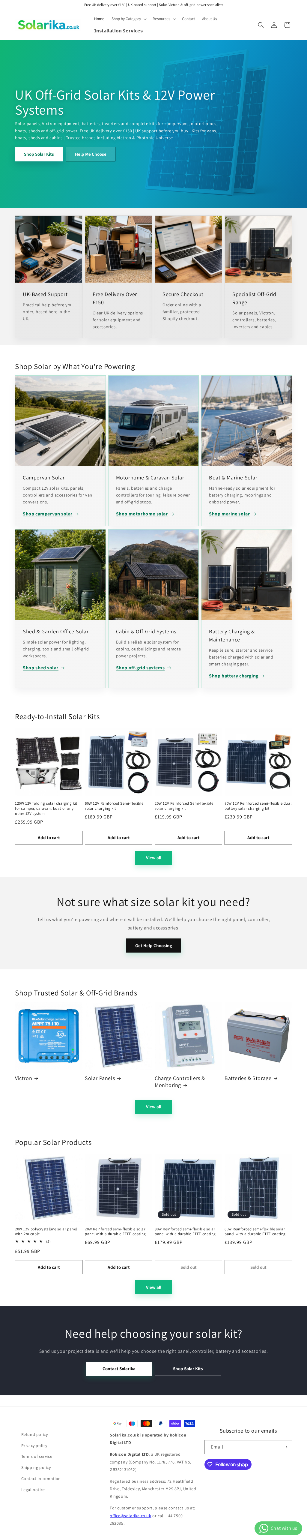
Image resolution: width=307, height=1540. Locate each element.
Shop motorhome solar (142, 514)
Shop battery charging (233, 676)
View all (153, 857)
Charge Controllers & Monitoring (180, 1081)
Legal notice (33, 1489)
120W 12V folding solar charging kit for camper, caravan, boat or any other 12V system (46, 808)
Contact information (41, 1478)
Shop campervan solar (48, 514)
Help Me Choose (90, 154)
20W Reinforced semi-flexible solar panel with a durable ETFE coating (115, 1232)
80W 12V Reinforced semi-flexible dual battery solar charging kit (258, 806)
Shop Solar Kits (39, 154)
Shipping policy (36, 1467)
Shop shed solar (40, 668)
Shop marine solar (229, 514)
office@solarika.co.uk (130, 1515)
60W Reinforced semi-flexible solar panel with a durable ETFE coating (255, 1232)
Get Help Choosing (153, 945)
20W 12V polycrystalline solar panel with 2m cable (46, 1232)
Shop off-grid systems (140, 668)
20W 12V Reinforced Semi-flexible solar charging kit (184, 806)
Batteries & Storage (248, 1078)
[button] (128, 19)
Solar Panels (100, 1078)
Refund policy (34, 1434)
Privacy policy (34, 1445)
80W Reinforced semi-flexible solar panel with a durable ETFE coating (185, 1232)
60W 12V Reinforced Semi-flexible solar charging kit (114, 806)
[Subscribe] (285, 1447)
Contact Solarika (119, 1368)
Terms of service (36, 1456)
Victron (23, 1078)
